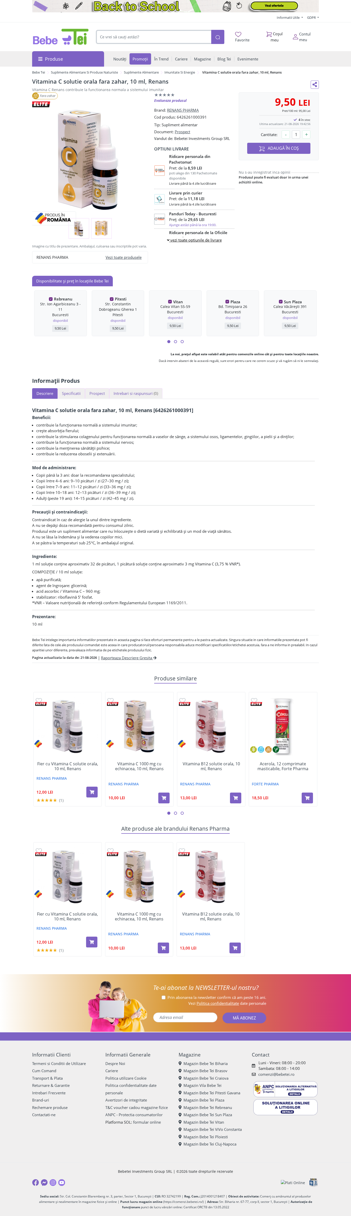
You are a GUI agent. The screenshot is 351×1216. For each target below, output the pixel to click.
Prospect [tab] (97, 393)
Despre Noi (115, 1063)
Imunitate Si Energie (179, 72)
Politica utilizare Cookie (125, 1078)
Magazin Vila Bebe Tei (202, 1085)
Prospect (182, 131)
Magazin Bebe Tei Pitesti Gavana (211, 1092)
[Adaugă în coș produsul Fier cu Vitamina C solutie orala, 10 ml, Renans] (92, 792)
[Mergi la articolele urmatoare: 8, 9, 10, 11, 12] (182, 341)
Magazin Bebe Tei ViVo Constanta (212, 1129)
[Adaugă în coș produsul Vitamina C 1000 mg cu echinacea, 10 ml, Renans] (164, 798)
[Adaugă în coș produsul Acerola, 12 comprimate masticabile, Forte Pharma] (307, 798)
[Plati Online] (293, 1183)
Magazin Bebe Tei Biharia (205, 1063)
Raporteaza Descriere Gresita (127, 657)
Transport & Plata (47, 1078)
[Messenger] (44, 1182)
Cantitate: (269, 134)
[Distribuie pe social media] (315, 85)
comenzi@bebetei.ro (276, 1074)
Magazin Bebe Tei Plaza (203, 1100)
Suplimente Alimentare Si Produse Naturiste (84, 72)
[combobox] (153, 37)
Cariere (111, 1070)
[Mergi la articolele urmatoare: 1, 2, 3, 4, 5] (168, 341)
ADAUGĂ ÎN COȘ (283, 148)
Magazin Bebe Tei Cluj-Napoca (209, 1144)
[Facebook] (35, 1182)
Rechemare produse (50, 1107)
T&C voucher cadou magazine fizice (136, 1107)
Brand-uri (40, 1100)
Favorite (242, 39)
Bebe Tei (38, 72)
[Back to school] (175, 6)
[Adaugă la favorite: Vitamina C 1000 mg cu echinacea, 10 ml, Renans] (110, 700)
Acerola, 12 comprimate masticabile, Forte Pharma (282, 766)
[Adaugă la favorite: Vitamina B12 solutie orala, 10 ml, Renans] (182, 700)
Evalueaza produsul (170, 100)
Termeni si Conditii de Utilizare (59, 1063)
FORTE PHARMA (265, 784)
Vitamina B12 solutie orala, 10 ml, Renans (211, 766)
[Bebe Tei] (61, 37)
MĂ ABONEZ (244, 1018)
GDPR (312, 17)
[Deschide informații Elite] (41, 704)
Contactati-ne (44, 1114)
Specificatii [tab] (71, 393)
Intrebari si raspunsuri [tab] (136, 393)
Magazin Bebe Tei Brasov (205, 1070)
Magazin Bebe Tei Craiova (205, 1078)
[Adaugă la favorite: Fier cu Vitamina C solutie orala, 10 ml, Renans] (39, 700)
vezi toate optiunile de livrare (195, 240)
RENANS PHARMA (183, 110)
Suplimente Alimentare (141, 72)
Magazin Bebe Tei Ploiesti (205, 1136)
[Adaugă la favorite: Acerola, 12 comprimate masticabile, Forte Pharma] (254, 700)
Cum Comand (44, 1070)
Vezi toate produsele (124, 257)
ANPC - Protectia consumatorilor (134, 1114)
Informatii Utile (288, 17)
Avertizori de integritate (126, 1100)
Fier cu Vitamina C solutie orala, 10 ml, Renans (67, 766)
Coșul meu (277, 36)
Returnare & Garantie (51, 1085)
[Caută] (217, 37)
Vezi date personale (227, 1003)
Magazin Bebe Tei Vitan (203, 1122)
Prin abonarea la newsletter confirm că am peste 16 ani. (217, 997)
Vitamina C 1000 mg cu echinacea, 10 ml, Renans (139, 766)
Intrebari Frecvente (49, 1092)
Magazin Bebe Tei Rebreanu (207, 1107)
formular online (147, 1122)
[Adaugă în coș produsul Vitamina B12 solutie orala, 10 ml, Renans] (235, 798)
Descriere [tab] (44, 393)
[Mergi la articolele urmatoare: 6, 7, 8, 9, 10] (175, 341)
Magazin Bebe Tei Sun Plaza (207, 1114)
